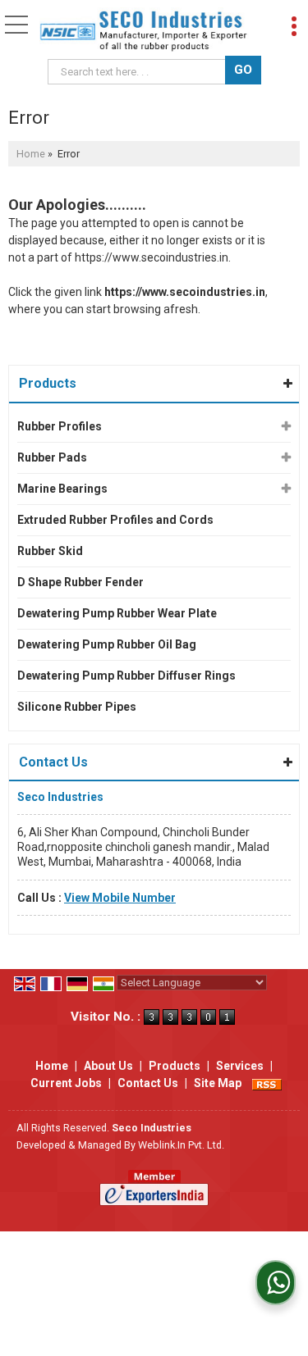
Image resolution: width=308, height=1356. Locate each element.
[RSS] (267, 1083)
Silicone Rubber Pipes (76, 706)
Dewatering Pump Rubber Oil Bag (106, 644)
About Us (108, 1065)
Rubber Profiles (59, 426)
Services (240, 1065)
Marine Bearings (62, 488)
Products (47, 383)
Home (30, 154)
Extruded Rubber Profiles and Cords (115, 519)
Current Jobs (66, 1083)
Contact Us (147, 1083)
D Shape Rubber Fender (80, 582)
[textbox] (139, 71)
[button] (120, 897)
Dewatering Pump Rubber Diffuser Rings (126, 675)
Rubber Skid (50, 550)
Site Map (217, 1083)
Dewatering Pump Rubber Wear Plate (117, 613)
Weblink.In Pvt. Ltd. (181, 1145)
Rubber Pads (52, 457)
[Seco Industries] (143, 31)
